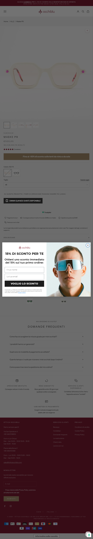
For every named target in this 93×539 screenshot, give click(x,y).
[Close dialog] (88, 245)
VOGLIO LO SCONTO (24, 283)
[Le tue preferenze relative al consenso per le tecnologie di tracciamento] (89, 535)
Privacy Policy (22, 292)
